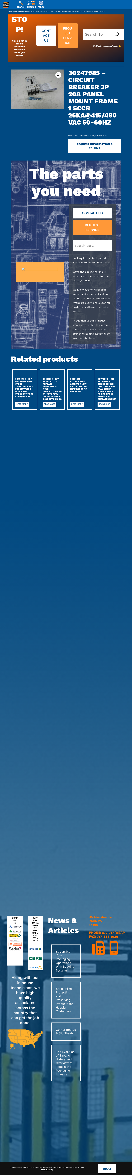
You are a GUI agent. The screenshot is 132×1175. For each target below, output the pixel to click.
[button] (58, 75)
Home (10, 12)
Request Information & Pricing (94, 146)
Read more (22, 404)
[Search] (117, 34)
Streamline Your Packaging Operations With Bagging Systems (65, 961)
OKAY (107, 1169)
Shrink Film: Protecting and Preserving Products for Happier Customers (64, 1000)
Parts (15, 12)
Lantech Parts (23, 12)
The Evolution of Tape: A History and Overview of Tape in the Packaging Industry (65, 1063)
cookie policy (47, 1170)
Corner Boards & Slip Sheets (66, 1031)
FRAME (31, 12)
